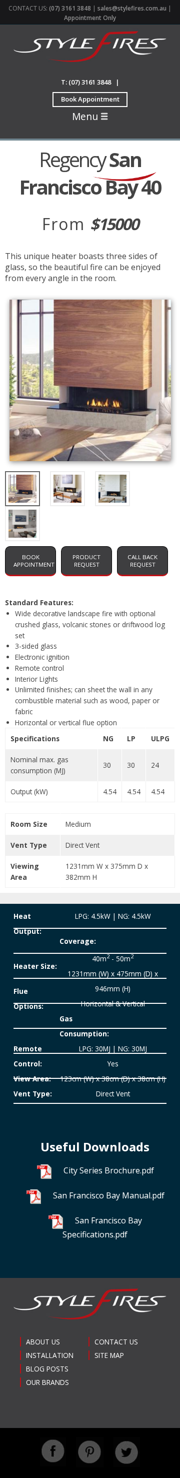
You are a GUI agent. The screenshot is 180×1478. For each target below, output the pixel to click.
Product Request (86, 560)
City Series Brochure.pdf (109, 1170)
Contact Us (116, 1341)
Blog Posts (47, 1368)
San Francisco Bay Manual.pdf (108, 1195)
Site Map (109, 1355)
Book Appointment (90, 99)
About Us (43, 1341)
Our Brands (47, 1382)
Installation (50, 1355)
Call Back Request (143, 560)
